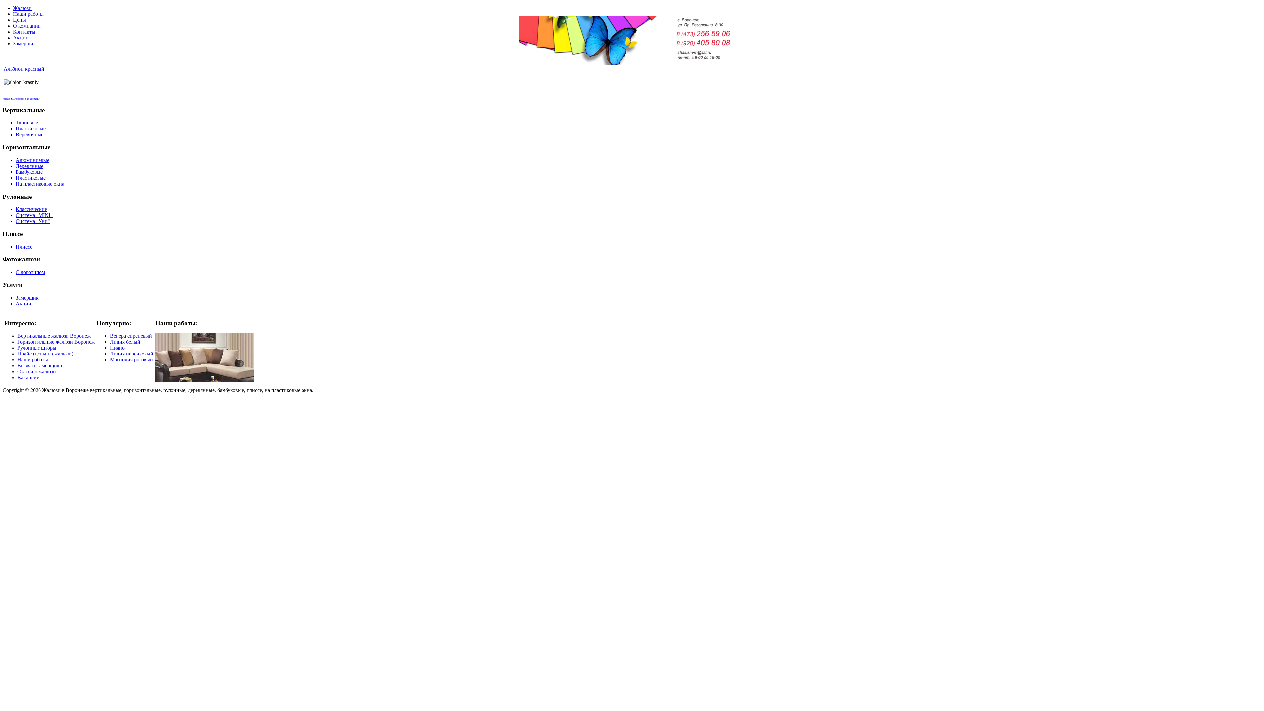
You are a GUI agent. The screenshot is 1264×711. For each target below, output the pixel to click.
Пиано (117, 348)
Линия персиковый (131, 353)
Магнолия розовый (131, 359)
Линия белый (125, 342)
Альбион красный (24, 69)
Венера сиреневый (131, 336)
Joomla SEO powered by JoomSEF (21, 98)
